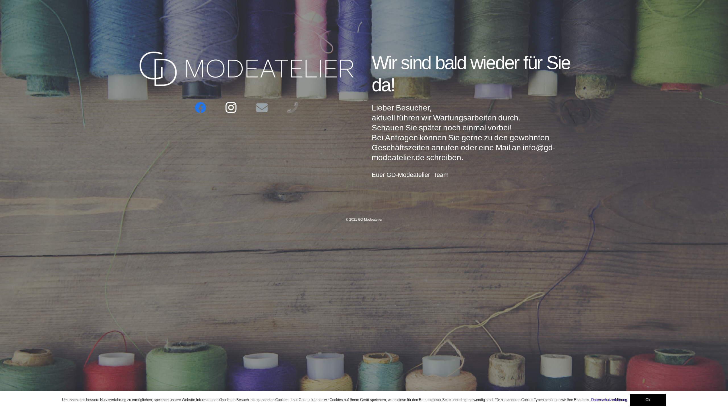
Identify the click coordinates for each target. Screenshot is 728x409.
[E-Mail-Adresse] (262, 107)
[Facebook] (200, 107)
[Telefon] (292, 107)
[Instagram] (231, 107)
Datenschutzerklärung (609, 400)
